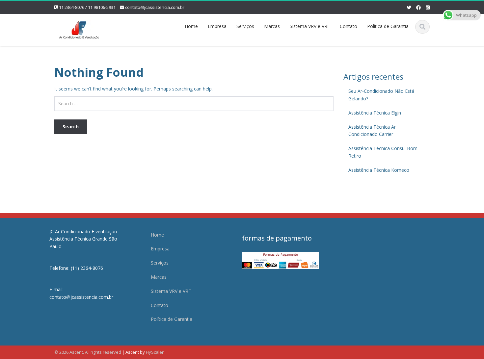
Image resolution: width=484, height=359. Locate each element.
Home (191, 26)
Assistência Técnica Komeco (378, 170)
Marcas (272, 26)
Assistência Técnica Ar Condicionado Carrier (372, 131)
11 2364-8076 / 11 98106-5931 (87, 7)
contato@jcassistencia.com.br (154, 7)
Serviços (245, 26)
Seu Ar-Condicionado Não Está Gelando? (381, 95)
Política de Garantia (388, 26)
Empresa (217, 26)
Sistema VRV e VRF (310, 26)
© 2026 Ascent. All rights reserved (87, 352)
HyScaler (155, 352)
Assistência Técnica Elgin (374, 113)
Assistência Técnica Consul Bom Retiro (382, 152)
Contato (348, 26)
